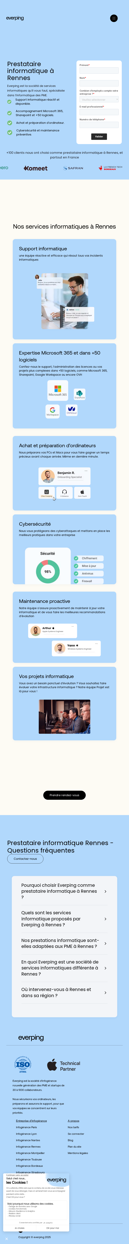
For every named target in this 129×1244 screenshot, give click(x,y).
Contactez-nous (25, 859)
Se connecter (76, 1134)
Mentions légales (78, 1153)
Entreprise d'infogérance (31, 1121)
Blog (70, 1140)
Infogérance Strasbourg (30, 1172)
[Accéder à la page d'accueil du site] (25, 1038)
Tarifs (43, 18)
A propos (73, 1121)
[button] (49, 10)
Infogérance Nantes (28, 1140)
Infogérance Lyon (26, 1134)
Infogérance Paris (26, 1127)
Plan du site (74, 1147)
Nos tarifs (73, 1127)
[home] (15, 18)
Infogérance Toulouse (29, 1159)
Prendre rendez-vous (64, 795)
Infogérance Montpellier (30, 1153)
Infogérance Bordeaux (29, 1166)
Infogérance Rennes (28, 1147)
